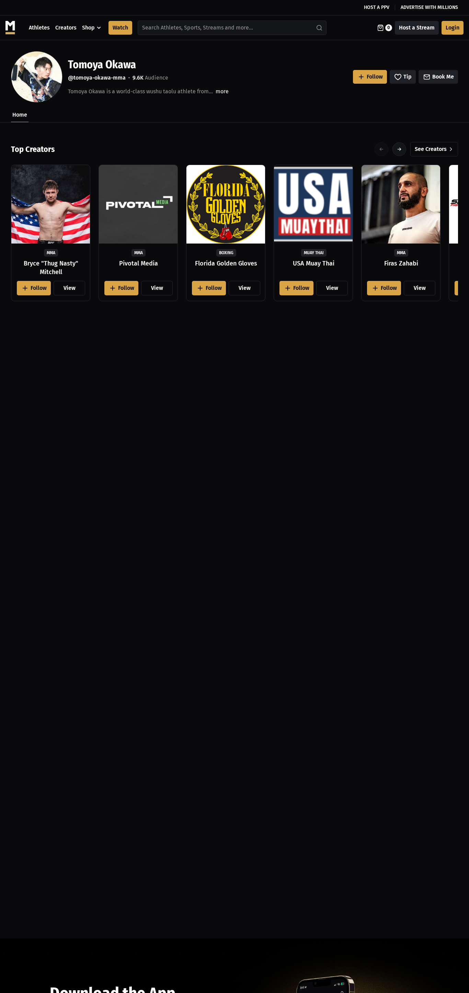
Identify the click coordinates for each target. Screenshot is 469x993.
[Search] (320, 28)
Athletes (39, 27)
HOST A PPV (376, 7)
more (222, 91)
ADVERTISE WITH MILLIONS (429, 7)
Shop (88, 27)
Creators (66, 27)
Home (19, 114)
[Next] (399, 149)
